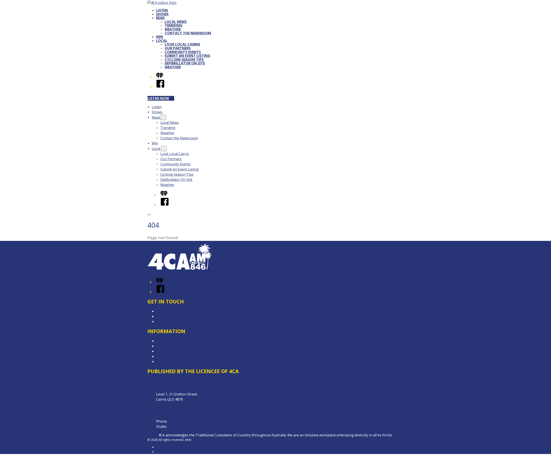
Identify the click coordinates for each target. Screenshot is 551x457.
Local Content (167, 361)
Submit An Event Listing (187, 55)
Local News (176, 21)
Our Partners (178, 48)
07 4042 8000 (178, 421)
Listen (162, 10)
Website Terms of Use (174, 351)
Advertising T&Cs (170, 346)
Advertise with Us (170, 316)
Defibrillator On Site (185, 63)
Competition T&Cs (171, 341)
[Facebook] (160, 86)
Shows (162, 14)
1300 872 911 (178, 426)
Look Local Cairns (182, 44)
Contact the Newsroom (188, 33)
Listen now (158, 98)
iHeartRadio (164, 452)
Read (160, 17)
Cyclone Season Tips (184, 59)
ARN (159, 447)
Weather (173, 29)
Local (161, 40)
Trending (174, 25)
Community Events (183, 52)
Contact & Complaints (173, 311)
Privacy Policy (167, 356)
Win (159, 36)
